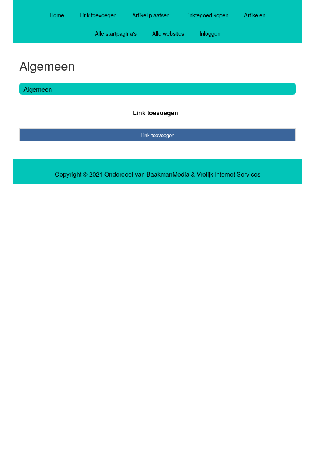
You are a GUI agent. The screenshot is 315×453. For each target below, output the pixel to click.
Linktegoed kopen (207, 15)
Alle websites (168, 33)
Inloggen (209, 33)
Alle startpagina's (116, 33)
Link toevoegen (98, 15)
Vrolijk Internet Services (228, 174)
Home (57, 15)
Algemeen (37, 89)
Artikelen (254, 15)
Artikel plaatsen (151, 15)
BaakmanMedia (167, 174)
